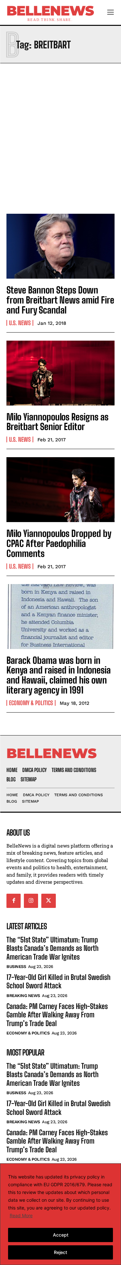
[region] (60, 1214)
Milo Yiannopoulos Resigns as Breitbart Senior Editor (57, 421)
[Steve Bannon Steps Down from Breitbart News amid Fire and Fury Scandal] (60, 246)
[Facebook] (13, 901)
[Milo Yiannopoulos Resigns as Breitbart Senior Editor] (60, 373)
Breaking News (23, 995)
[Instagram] (31, 901)
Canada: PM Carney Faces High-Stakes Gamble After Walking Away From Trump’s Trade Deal (57, 1015)
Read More (21, 1215)
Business (16, 966)
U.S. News (20, 323)
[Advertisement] (60, 136)
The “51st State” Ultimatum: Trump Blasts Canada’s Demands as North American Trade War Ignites (52, 948)
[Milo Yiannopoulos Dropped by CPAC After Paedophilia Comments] (60, 489)
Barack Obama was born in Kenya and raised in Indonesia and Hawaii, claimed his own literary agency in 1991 (58, 675)
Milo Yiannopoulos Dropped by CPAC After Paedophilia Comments (58, 543)
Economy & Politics (31, 703)
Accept (60, 1235)
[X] (48, 901)
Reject (60, 1252)
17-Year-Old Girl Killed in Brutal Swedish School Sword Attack (58, 981)
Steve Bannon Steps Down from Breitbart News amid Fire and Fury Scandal (60, 299)
